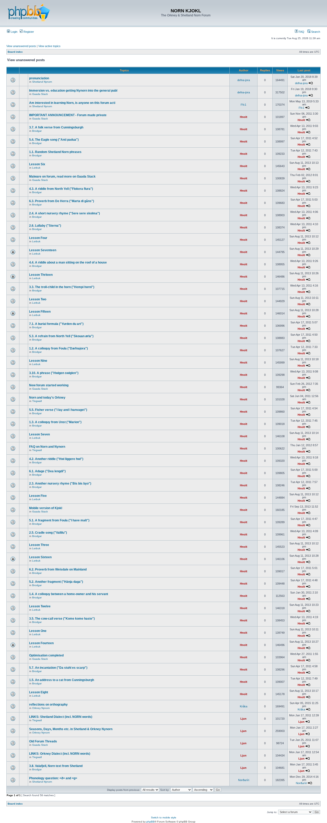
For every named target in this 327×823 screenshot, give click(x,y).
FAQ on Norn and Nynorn (47, 446)
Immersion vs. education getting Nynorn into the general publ (73, 90)
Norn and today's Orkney (47, 397)
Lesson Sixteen (40, 557)
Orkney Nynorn (41, 708)
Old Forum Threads (43, 741)
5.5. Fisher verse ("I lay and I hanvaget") (58, 410)
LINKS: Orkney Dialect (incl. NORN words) (59, 753)
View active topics (49, 46)
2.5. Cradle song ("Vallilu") (48, 532)
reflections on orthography (48, 704)
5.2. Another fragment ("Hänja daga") (56, 582)
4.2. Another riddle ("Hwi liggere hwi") (56, 459)
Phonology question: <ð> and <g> (53, 778)
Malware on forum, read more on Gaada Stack (62, 176)
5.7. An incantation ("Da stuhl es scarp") (58, 668)
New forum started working (48, 385)
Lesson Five (38, 496)
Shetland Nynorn (42, 81)
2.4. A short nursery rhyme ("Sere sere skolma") (64, 213)
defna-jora (243, 80)
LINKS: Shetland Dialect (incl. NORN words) (60, 717)
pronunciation (39, 78)
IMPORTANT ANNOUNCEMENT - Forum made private (68, 115)
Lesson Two (37, 299)
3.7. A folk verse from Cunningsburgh (56, 127)
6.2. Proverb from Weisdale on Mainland (58, 569)
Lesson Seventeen (42, 250)
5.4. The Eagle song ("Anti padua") (54, 139)
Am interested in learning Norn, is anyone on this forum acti (72, 103)
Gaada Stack (40, 94)
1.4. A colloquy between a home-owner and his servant (68, 594)
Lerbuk (36, 167)
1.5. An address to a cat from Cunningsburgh (61, 680)
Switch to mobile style (163, 817)
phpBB (150, 821)
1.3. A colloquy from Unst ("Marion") (55, 422)
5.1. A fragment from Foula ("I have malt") (59, 520)
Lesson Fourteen (41, 643)
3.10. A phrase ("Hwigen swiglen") (53, 373)
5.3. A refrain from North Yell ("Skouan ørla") (61, 336)
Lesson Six (37, 164)
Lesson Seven (39, 434)
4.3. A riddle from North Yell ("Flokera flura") (61, 189)
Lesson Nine (38, 361)
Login (13, 31)
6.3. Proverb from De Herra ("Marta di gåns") (61, 201)
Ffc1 (243, 104)
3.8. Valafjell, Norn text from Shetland (56, 766)
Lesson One (37, 631)
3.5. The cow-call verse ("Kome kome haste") (62, 618)
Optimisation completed (46, 655)
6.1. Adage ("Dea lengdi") (47, 471)
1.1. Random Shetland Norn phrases (55, 152)
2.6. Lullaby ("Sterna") (45, 225)
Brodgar (37, 130)
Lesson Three (39, 545)
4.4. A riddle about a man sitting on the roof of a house (68, 262)
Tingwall (37, 401)
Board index (15, 51)
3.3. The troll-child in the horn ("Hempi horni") (61, 287)
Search (315, 31)
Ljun (243, 718)
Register (28, 31)
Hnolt (243, 116)
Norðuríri (243, 780)
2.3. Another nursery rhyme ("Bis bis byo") (60, 483)
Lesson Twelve (40, 606)
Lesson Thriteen (41, 275)
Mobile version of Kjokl (45, 508)
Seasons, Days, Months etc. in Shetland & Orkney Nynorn (70, 729)
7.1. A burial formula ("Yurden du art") (56, 324)
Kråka (243, 706)
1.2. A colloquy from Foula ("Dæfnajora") (58, 348)
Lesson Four (38, 238)
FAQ (301, 31)
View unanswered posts (21, 46)
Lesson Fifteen (40, 311)
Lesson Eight (38, 692)
